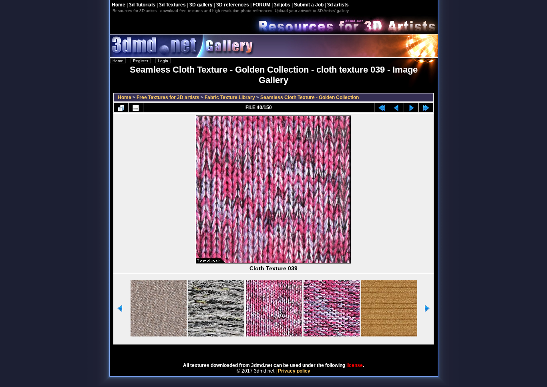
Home (118, 5)
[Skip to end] (426, 107)
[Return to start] (381, 107)
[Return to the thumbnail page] (121, 107)
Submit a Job (309, 5)
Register (140, 61)
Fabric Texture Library (230, 97)
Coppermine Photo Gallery (284, 351)
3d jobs (282, 5)
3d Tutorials (142, 5)
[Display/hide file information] (136, 107)
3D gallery (201, 5)
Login (163, 61)
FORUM (261, 5)
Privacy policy (294, 371)
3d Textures (172, 5)
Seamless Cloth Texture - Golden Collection (309, 97)
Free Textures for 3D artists (168, 97)
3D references (232, 5)
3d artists (338, 5)
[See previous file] (396, 107)
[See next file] (411, 107)
